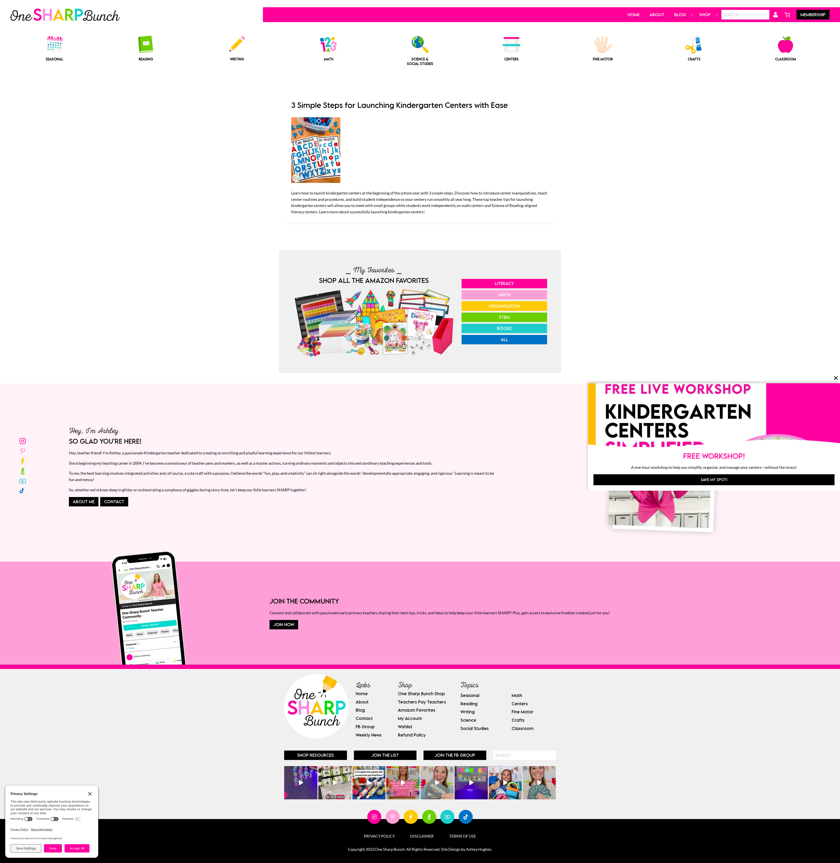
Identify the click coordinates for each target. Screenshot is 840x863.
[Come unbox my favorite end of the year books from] (403, 782)
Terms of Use (462, 836)
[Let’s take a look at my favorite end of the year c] (505, 782)
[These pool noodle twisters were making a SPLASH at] (335, 782)
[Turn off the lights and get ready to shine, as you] (471, 782)
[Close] (836, 378)
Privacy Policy (379, 836)
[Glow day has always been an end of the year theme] (369, 782)
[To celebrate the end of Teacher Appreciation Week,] (437, 782)
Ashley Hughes (478, 849)
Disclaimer (422, 836)
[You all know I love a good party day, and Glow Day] (300, 782)
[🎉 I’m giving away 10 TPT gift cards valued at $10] (539, 782)
